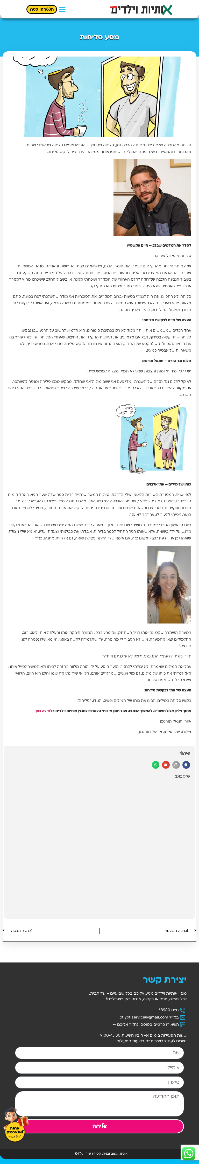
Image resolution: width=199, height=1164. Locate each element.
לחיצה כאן (44, 711)
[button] (62, 9)
